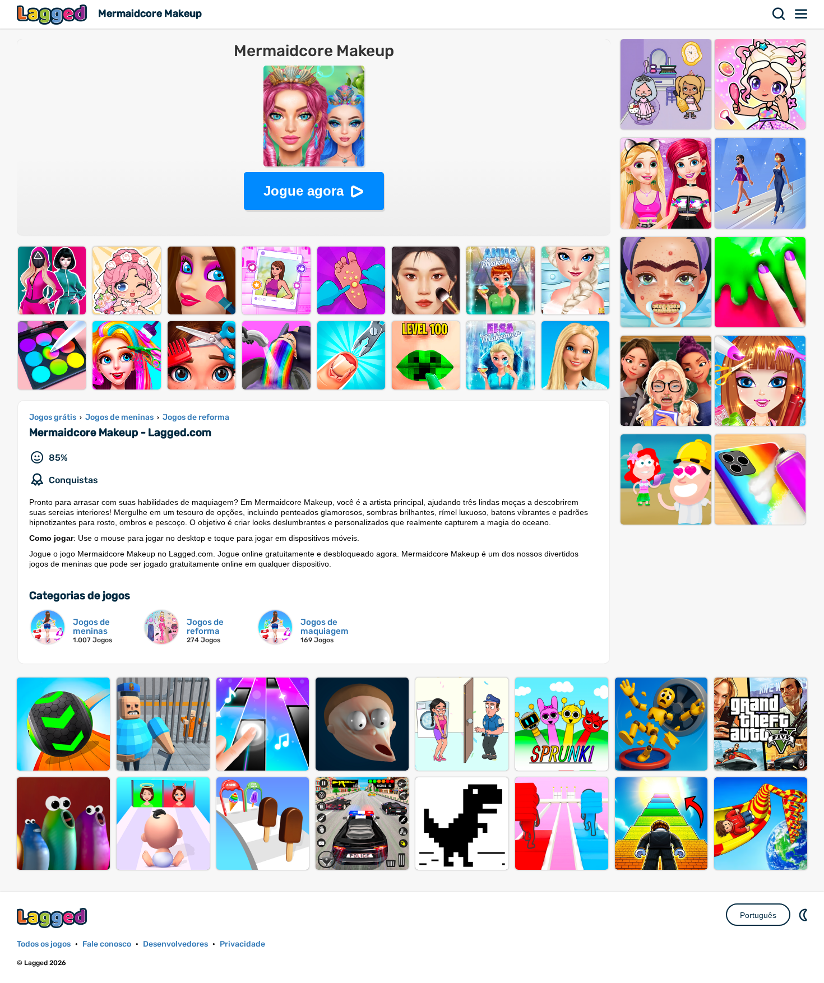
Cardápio (801, 14)
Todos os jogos (44, 944)
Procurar (779, 14)
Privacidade (242, 944)
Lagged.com (53, 917)
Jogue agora (303, 190)
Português (758, 915)
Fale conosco (106, 944)
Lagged (53, 14)
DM (804, 914)
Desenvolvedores (175, 944)
